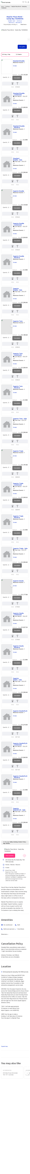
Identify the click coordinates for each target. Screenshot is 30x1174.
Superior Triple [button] (18, 451)
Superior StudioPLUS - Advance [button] (20, 776)
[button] (28, 2)
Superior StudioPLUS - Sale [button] (19, 809)
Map (4, 843)
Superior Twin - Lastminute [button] (18, 354)
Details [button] (15, 65)
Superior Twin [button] (18, 321)
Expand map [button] (4, 1046)
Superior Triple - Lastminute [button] (18, 484)
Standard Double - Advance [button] (18, 126)
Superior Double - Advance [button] (18, 256)
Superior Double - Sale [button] (17, 289)
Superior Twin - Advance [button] (18, 387)
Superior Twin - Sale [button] (20, 418)
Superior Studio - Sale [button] (17, 679)
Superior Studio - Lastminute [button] (18, 613)
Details (20, 842)
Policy (24, 842)
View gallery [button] (22, 46)
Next (27, 1073)
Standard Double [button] (18, 61)
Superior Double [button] (18, 191)
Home (2, 6)
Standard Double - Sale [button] (17, 159)
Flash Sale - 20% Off (20, 161)
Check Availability (10, 855)
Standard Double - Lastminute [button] (18, 94)
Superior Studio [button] (18, 581)
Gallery (11, 842)
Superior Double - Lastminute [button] (18, 224)
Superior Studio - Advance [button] (18, 646)
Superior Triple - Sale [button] (20, 548)
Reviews (8, 843)
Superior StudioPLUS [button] (20, 711)
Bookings (8, 6)
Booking (16, 842)
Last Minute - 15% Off (20, 96)
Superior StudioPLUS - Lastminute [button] (20, 744)
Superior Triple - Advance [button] (18, 516)
